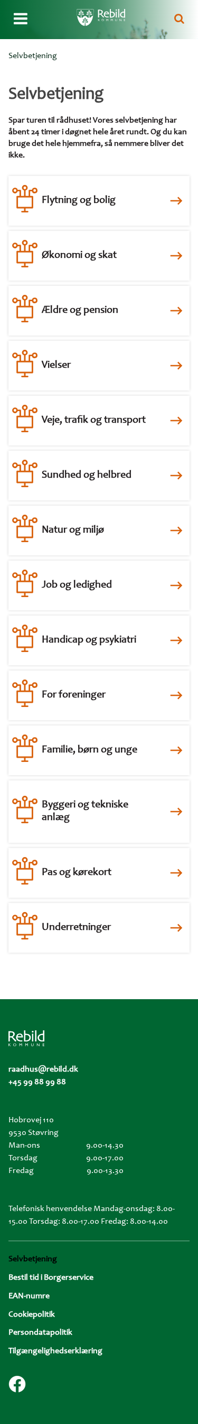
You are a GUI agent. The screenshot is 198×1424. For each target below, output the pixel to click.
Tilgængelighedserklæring (55, 1351)
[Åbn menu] (20, 19)
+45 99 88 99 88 (37, 1082)
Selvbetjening (32, 1259)
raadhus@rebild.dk (43, 1069)
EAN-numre (29, 1296)
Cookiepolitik (31, 1314)
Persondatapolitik (40, 1332)
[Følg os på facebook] (17, 1384)
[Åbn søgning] (179, 20)
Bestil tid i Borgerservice (50, 1277)
